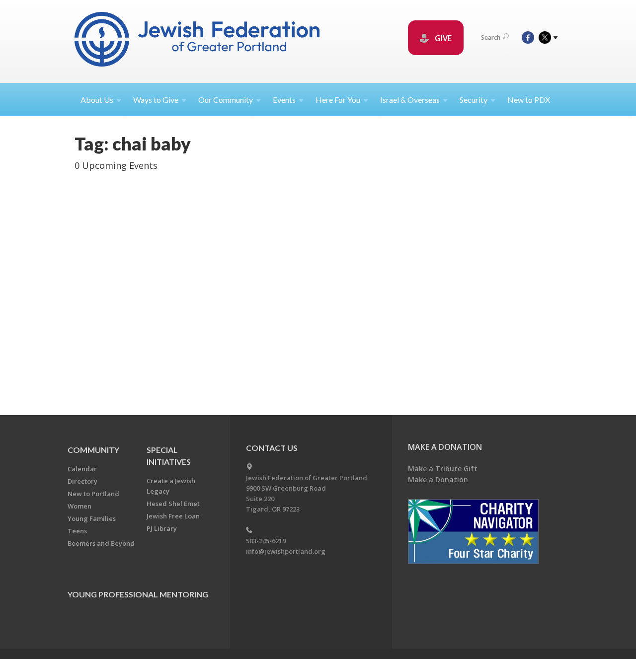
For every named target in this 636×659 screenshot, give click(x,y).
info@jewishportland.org (285, 551)
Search (490, 37)
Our (225, 99)
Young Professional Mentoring (138, 594)
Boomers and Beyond (101, 543)
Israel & (410, 99)
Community (93, 449)
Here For (338, 99)
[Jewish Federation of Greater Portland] (198, 41)
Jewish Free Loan (173, 516)
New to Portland (93, 493)
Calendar (82, 468)
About (96, 99)
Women (79, 506)
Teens (77, 530)
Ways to (155, 99)
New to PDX (528, 99)
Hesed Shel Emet (173, 503)
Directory (82, 481)
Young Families (92, 518)
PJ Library (162, 528)
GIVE (442, 38)
